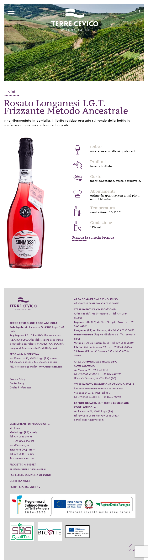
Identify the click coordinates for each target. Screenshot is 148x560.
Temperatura (102, 208)
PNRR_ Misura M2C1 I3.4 (25, 487)
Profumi (98, 161)
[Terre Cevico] (74, 20)
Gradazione (101, 222)
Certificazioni (20, 481)
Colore (96, 147)
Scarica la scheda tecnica (93, 238)
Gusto (95, 176)
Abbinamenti (102, 191)
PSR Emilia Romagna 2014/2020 (30, 475)
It (139, 11)
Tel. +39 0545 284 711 (21, 437)
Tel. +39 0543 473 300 (22, 454)
